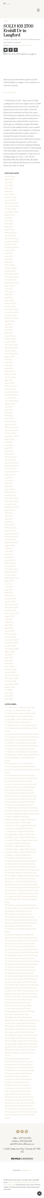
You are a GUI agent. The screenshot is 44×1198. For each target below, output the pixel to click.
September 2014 (12, 471)
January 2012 (10, 566)
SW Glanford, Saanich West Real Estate (20, 1029)
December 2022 (11, 309)
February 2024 (11, 268)
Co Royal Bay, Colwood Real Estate (19, 716)
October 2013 (10, 504)
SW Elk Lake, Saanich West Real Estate (20, 1023)
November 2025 (11, 206)
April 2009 (9, 663)
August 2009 (10, 651)
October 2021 (10, 350)
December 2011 (11, 569)
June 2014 (9, 480)
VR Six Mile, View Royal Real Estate (19, 1106)
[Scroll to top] (39, 1193)
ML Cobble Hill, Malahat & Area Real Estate (22, 870)
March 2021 (10, 371)
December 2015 (11, 427)
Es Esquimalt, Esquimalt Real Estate (19, 790)
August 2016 (10, 404)
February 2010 (11, 634)
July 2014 (8, 477)
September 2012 (12, 542)
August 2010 (10, 616)
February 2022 (11, 339)
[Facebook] (17, 1131)
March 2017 (10, 383)
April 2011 (9, 592)
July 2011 (8, 584)
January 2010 (10, 637)
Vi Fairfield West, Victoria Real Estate (19, 1070)
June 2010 (9, 622)
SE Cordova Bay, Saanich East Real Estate (21, 949)
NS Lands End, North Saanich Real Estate (21, 896)
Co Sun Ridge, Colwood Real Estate (19, 719)
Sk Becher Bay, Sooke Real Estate (18, 999)
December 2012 (11, 533)
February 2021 (11, 374)
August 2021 (10, 356)
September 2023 (12, 283)
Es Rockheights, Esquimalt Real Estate (20, 802)
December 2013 (11, 498)
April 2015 (9, 451)
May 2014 (9, 483)
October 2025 (10, 209)
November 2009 (11, 643)
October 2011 (10, 575)
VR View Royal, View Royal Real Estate (20, 1109)
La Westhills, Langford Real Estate (18, 858)
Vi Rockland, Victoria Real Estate (18, 1094)
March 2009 (10, 666)
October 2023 (10, 280)
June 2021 (9, 362)
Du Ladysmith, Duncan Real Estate (18, 781)
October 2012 (10, 539)
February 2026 (11, 197)
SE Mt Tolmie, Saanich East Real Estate (20, 970)
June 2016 (9, 410)
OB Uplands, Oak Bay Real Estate (18, 926)
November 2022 (11, 312)
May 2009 (9, 660)
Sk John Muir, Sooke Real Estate (17, 1008)
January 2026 (10, 200)
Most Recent (10, 176)
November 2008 (11, 678)
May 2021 (9, 365)
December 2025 (11, 203)
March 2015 (10, 454)
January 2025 (10, 235)
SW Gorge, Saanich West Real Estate (19, 1032)
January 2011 (10, 601)
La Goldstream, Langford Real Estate (19, 831)
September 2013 (12, 507)
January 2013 (10, 530)
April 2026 (9, 191)
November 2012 (11, 536)
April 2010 (9, 628)
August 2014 (10, 474)
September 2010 (12, 613)
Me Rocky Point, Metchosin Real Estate (20, 867)
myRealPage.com (25, 1170)
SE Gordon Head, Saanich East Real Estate (22, 952)
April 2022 (9, 333)
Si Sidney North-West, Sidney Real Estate (21, 991)
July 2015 (8, 442)
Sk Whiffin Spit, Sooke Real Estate (18, 1017)
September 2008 (12, 684)
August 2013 (10, 510)
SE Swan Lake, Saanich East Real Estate (20, 982)
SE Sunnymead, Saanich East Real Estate (21, 979)
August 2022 (10, 321)
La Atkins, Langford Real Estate (17, 816)
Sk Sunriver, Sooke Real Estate (17, 1014)
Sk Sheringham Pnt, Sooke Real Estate (20, 1011)
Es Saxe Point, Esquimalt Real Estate (19, 805)
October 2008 (10, 681)
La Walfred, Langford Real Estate (21, 45)
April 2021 (9, 368)
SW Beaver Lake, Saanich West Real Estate (22, 1020)
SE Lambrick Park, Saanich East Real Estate (22, 961)
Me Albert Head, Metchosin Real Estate (21, 861)
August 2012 (10, 545)
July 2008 (8, 690)
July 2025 (8, 218)
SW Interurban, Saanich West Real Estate (21, 1035)
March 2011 (10, 595)
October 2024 (10, 244)
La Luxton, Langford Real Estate (17, 843)
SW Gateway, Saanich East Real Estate (20, 1026)
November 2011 (11, 572)
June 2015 (9, 445)
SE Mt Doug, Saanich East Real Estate (20, 967)
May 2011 (9, 590)
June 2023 (9, 291)
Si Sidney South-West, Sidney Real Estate (21, 996)
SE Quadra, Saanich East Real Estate (19, 973)
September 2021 (12, 353)
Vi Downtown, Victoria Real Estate (18, 1064)
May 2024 (9, 259)
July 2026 (8, 182)
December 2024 (11, 238)
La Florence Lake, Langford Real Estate (20, 825)
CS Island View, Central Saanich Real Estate (22, 737)
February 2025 (11, 232)
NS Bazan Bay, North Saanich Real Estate (21, 884)
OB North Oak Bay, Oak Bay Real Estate (21, 920)
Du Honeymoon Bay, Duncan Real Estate (21, 778)
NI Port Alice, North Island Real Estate (20, 878)
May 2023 (9, 294)
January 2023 (10, 306)
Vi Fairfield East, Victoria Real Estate (19, 1067)
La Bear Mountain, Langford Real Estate (20, 819)
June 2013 (9, 516)
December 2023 (11, 274)
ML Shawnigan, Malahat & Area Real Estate (22, 875)
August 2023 (10, 286)
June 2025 (9, 221)
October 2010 (10, 610)
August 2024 (10, 250)
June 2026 (9, 185)
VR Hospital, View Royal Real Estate (19, 1100)
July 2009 (8, 654)
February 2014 (11, 492)
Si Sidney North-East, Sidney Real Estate (21, 988)
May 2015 (9, 448)
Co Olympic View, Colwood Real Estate (20, 713)
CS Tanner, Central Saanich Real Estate (20, 749)
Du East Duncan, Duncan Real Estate (19, 775)
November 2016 (11, 395)
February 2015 (11, 457)
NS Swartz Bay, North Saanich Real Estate (21, 908)
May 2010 (9, 625)
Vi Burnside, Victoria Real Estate (17, 1058)
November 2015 (11, 430)
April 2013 (9, 522)
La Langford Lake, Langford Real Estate (20, 837)
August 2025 (10, 215)
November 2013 (11, 501)
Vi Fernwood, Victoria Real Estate (18, 1073)
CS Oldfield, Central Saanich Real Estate (20, 743)
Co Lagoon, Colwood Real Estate (18, 710)
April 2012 (9, 557)
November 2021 (11, 347)
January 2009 (10, 672)
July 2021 (8, 359)
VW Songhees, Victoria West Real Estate (21, 1112)
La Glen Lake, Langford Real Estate (19, 828)
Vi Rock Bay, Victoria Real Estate (18, 1091)
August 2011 (10, 581)
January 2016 (10, 424)
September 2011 (12, 578)
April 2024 (9, 262)
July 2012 (8, 548)
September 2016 (12, 401)
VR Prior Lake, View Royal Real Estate (20, 1103)
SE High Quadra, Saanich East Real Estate (21, 955)
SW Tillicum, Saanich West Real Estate (20, 1050)
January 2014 (10, 495)
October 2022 (10, 315)
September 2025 (12, 212)
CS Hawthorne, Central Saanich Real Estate (22, 734)
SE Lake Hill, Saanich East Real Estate (20, 958)
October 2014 (10, 468)
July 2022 (8, 324)
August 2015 (10, 439)
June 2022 (9, 327)
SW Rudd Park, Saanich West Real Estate (21, 1047)
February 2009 (11, 669)
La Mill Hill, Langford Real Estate (17, 846)
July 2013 (8, 513)
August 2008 (10, 687)
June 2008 (9, 693)
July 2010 (8, 619)
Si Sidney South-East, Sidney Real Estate (21, 994)
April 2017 (9, 380)
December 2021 (11, 345)
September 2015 (12, 436)
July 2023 (8, 288)
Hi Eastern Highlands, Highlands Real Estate (22, 814)
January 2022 (10, 342)
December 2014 (11, 463)
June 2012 (9, 551)
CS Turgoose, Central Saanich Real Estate (21, 752)
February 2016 (11, 421)
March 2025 (10, 229)
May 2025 (9, 224)
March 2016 (10, 418)
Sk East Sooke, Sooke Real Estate (18, 1005)
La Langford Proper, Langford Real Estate (21, 840)
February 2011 (11, 598)
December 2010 (11, 604)
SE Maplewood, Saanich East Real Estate (21, 964)
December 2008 (11, 675)
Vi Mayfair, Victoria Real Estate (17, 1085)
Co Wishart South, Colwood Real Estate (20, 725)
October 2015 (10, 433)
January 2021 (10, 377)
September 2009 (12, 649)
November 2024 (11, 241)
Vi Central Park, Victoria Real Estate (19, 1061)
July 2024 (8, 253)
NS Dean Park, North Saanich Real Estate (21, 890)
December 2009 (11, 640)
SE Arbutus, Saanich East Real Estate (19, 934)
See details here (10, 92)
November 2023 (11, 277)
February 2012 (11, 563)
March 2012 (10, 560)
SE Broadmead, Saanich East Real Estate (21, 937)
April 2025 (9, 227)
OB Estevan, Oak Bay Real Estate (18, 911)
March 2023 (10, 300)
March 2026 (10, 194)
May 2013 (9, 519)
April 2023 (9, 297)
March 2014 (10, 489)
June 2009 (9, 657)
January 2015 (10, 460)
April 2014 (9, 486)
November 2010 (11, 607)
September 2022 (12, 318)
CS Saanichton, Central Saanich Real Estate (22, 746)
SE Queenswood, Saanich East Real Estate (22, 976)
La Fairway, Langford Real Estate (18, 822)
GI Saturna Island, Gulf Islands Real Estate (21, 811)
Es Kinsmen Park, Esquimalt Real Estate (20, 796)
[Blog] (26, 1131)
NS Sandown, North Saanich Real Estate (21, 905)
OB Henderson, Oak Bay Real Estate (19, 917)
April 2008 (9, 699)
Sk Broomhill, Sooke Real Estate (17, 1002)
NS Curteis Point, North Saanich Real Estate (22, 887)
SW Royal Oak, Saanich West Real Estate (21, 1044)
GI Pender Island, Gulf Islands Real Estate (21, 808)
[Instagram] (22, 1131)
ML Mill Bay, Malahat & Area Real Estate (21, 872)
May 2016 (9, 412)
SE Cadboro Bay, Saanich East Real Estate (21, 940)
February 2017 (11, 386)
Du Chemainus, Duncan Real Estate (19, 763)
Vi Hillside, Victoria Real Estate (17, 1076)
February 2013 (11, 527)
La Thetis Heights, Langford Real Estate (20, 852)
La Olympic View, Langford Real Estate (20, 849)
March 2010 (10, 631)
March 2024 (10, 265)
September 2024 (12, 247)
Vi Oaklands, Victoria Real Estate (18, 1088)
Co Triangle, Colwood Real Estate (18, 722)
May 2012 (9, 554)
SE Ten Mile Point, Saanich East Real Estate (22, 985)
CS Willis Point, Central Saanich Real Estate (22, 755)
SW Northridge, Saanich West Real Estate (21, 1041)
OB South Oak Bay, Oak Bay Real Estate (21, 923)
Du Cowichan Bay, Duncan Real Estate (20, 766)
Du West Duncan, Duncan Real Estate (20, 787)
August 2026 (10, 179)
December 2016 (11, 392)
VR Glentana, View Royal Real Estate (19, 1097)
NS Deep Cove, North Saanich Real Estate (22, 893)
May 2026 (9, 188)
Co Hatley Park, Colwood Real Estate (20, 707)
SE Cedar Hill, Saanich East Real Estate (20, 946)
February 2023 (11, 303)
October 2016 (10, 398)
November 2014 (11, 466)
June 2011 (9, 587)
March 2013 (10, 525)
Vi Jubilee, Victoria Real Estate (17, 1082)
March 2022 (10, 336)
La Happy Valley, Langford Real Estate (20, 834)
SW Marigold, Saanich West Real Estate (20, 1038)
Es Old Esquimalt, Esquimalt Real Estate (20, 799)
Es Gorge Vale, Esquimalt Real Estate (19, 793)
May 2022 (9, 330)
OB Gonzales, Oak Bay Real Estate (19, 914)
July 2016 (8, 407)
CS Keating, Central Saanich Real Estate (20, 740)
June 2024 (9, 256)
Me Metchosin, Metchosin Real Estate (20, 864)
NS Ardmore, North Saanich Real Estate (21, 881)
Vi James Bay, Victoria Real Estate (18, 1079)
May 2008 (9, 696)
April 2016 (9, 415)
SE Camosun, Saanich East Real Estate (20, 943)
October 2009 (10, 646)
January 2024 (10, 271)
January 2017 (10, 389)
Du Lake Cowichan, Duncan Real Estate (20, 784)
